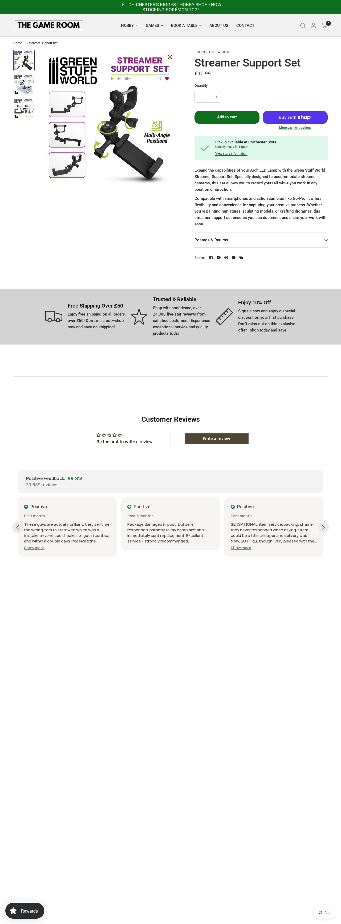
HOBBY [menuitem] (127, 25)
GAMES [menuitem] (152, 25)
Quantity (201, 86)
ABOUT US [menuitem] (218, 25)
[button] (34, 547)
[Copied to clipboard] (241, 257)
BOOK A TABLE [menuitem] (184, 25)
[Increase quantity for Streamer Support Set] (216, 96)
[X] (219, 257)
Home (17, 43)
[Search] (303, 25)
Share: (199, 257)
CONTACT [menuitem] (245, 25)
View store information (231, 153)
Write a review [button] (216, 438)
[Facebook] (211, 257)
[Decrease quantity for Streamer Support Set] (199, 96)
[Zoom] (170, 57)
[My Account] (313, 25)
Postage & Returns (211, 240)
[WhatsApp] (233, 257)
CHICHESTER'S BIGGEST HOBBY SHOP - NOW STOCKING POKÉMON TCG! (174, 7)
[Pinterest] (226, 257)
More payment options (295, 127)
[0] (323, 25)
